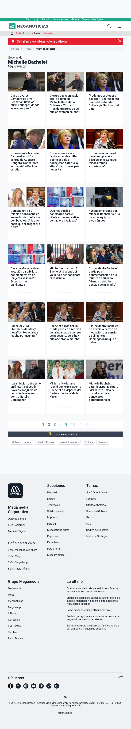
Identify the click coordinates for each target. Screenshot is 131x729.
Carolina (12, 632)
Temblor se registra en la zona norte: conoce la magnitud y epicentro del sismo (93, 618)
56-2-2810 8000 (113, 703)
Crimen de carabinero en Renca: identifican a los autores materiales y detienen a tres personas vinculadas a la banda (93, 600)
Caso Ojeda (97, 19)
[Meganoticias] (30, 27)
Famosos (91, 517)
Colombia (103, 442)
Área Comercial (16, 525)
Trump (85, 19)
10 (73, 424)
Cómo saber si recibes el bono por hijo (88, 610)
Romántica (14, 619)
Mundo (51, 498)
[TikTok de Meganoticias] (41, 687)
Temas (27, 49)
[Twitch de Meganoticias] (56, 687)
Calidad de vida (55, 511)
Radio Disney (15, 638)
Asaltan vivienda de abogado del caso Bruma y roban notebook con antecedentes (93, 590)
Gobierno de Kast (22, 442)
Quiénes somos (58, 705)
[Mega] (65, 696)
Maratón (75, 19)
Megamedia (14, 588)
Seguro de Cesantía (97, 529)
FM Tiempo (14, 625)
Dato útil (51, 523)
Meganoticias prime (58, 529)
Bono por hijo (32, 19)
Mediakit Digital (17, 531)
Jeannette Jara (60, 19)
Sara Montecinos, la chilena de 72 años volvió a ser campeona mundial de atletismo (93, 627)
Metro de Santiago (96, 536)
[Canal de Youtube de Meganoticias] (33, 687)
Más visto (49, 33)
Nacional (52, 492)
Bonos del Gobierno (97, 511)
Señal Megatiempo (18, 562)
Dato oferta (53, 548)
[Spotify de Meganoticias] (48, 687)
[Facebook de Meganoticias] (10, 687)
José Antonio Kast (69, 442)
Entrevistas (53, 542)
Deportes (52, 517)
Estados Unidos (45, 442)
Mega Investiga (56, 554)
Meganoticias (15, 600)
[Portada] (12, 34)
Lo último (23, 33)
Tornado (46, 19)
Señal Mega (14, 556)
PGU (88, 523)
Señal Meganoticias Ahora (22, 549)
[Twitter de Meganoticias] (18, 687)
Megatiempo (15, 607)
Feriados (91, 498)
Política (88, 442)
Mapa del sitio (74, 705)
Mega (11, 594)
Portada (15, 49)
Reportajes (53, 536)
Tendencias (53, 505)
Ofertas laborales (96, 505)
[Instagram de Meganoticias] (25, 687)
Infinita (12, 613)
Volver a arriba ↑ (66, 713)
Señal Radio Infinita (19, 568)
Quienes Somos (17, 518)
